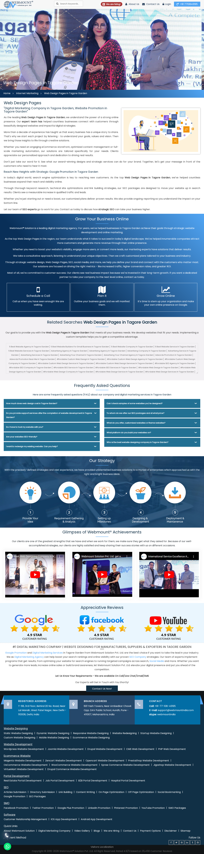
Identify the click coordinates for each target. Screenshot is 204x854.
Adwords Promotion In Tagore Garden (173, 355)
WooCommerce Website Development (74, 765)
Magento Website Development (23, 760)
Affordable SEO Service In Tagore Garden (73, 367)
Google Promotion (16, 652)
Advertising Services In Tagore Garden (39, 355)
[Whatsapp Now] (7, 835)
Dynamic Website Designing (53, 733)
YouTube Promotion (153, 808)
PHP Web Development (172, 749)
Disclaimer (170, 830)
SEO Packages (37, 796)
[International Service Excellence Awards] (169, 574)
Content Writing (85, 792)
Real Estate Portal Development (23, 780)
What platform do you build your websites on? (129, 432)
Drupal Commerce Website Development (72, 769)
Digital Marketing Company (54, 830)
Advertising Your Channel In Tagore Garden (81, 355)
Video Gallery (82, 830)
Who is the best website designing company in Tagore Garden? (137, 442)
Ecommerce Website (17, 756)
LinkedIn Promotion (99, 808)
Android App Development (96, 819)
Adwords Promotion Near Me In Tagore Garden (32, 359)
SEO (6, 787)
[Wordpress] (197, 842)
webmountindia (166, 714)
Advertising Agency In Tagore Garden (69, 351)
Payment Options (150, 830)
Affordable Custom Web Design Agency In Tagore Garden (135, 359)
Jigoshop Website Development (172, 765)
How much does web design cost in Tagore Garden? (31, 403)
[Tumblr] (192, 842)
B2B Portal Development (92, 780)
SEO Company (137, 657)
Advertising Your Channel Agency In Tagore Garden (128, 355)
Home (6, 93)
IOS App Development (64, 819)
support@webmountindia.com (176, 710)
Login (168, 4)
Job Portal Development (60, 780)
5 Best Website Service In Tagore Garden (175, 346)
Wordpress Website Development (24, 749)
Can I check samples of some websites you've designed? (135, 403)
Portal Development (16, 776)
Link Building (65, 792)
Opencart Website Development (105, 760)
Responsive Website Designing (91, 733)
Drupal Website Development (104, 749)
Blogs (97, 830)
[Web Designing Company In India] (35, 574)
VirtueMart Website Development (24, 769)
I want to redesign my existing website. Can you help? (32, 446)
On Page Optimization (111, 792)
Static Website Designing (18, 733)
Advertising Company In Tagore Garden (146, 351)
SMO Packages (177, 808)
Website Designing (16, 728)
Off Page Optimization (141, 792)
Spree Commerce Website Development (125, 765)
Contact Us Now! (102, 688)
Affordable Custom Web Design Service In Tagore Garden (66, 363)
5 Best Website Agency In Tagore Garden (29, 346)
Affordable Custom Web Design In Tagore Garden (81, 359)
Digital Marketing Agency (29, 657)
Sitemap (185, 830)
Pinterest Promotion (126, 808)
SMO (6, 803)
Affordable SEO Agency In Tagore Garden (175, 363)
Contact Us (152, 4)
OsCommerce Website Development (26, 765)
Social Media (156, 661)
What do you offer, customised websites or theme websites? (136, 422)
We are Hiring (111, 830)
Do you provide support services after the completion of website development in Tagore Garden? (49, 415)
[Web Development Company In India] (102, 574)
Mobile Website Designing (54, 737)
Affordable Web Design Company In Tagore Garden (68, 371)
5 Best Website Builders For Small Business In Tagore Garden (80, 346)
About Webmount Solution (19, 830)
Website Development (18, 744)
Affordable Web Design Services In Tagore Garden (169, 371)
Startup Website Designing (156, 733)
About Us (133, 4)
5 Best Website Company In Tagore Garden (132, 346)
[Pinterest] (181, 842)
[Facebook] (171, 842)
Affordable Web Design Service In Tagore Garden (119, 371)
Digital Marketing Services (47, 652)
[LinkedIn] (187, 842)
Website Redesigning (124, 733)
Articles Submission (15, 792)
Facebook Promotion (16, 808)
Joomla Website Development (66, 749)
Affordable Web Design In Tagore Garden (158, 367)
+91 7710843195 (189, 4)
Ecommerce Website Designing (91, 737)
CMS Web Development (140, 749)
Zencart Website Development (63, 760)
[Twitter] (176, 842)
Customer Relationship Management (25, 819)
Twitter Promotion (43, 808)
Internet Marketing (27, 93)
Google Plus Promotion (70, 808)
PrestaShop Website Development (148, 760)
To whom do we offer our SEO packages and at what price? (135, 413)
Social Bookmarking (169, 792)
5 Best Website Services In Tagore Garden (29, 351)
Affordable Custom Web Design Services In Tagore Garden (124, 363)
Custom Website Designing (19, 737)
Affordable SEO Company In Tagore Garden (30, 367)
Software (9, 815)
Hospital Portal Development (128, 780)
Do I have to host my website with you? (24, 427)
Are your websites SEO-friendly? (21, 436)
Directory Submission (42, 792)
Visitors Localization (102, 847)
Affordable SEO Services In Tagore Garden (115, 367)
